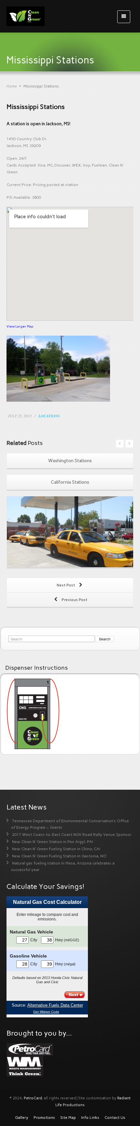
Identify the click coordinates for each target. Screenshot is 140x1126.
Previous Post (74, 599)
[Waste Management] (25, 1066)
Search (104, 638)
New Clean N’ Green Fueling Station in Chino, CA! (56, 849)
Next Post (66, 585)
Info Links (90, 1117)
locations (49, 415)
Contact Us (115, 1117)
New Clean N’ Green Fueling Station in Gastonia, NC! (59, 856)
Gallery (21, 1117)
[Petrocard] (30, 1049)
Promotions (44, 1117)
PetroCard (33, 1098)
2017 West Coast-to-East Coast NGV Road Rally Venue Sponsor (72, 834)
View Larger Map (20, 326)
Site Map (68, 1117)
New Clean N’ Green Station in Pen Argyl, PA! (52, 841)
